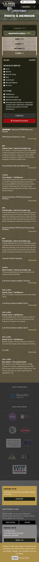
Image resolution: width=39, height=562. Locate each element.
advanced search (20, 121)
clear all (19, 116)
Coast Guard (10, 80)
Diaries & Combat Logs (13, 100)
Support (19, 499)
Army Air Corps (11, 74)
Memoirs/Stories (19, 33)
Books (27, 522)
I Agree (14, 558)
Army (7, 69)
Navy (7, 77)
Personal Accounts (12, 97)
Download (32, 139)
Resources (10, 522)
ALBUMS (19, 28)
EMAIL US (19, 540)
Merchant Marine (11, 83)
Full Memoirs (10, 94)
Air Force (9, 85)
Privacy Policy (24, 558)
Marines (8, 72)
